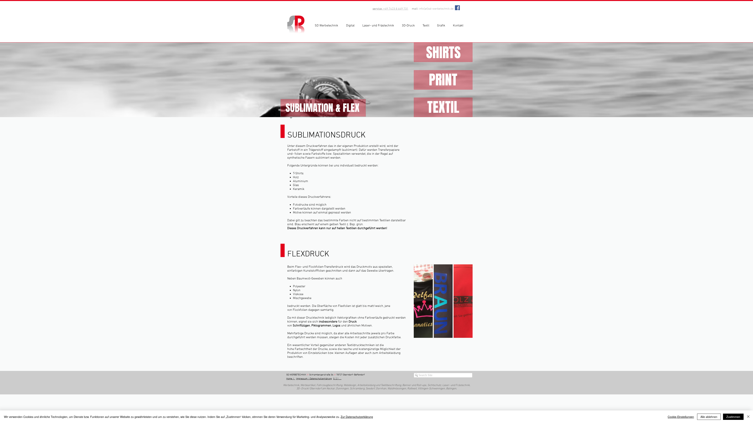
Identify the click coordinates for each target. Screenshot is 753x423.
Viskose (298, 294)
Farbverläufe (373, 318)
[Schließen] (748, 417)
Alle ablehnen (708, 417)
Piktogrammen (321, 326)
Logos (336, 326)
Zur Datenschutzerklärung (357, 417)
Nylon (296, 290)
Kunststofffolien (314, 271)
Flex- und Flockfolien (309, 267)
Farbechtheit (303, 349)
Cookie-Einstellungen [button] (681, 417)
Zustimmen (733, 417)
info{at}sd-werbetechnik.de (436, 9)
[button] (351, 26)
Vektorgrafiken (347, 318)
